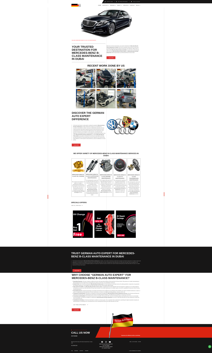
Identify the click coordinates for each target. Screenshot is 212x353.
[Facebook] (102, 342)
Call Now (82, 224)
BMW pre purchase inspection (106, 344)
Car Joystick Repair (106, 348)
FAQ (72, 350)
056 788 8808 (74, 336)
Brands (112, 5)
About (119, 5)
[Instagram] (106, 342)
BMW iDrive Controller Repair (106, 346)
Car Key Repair (106, 345)
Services (105, 5)
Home (99, 5)
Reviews (76, 350)
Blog (137, 5)
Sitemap (86, 350)
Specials (126, 5)
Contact (132, 5)
